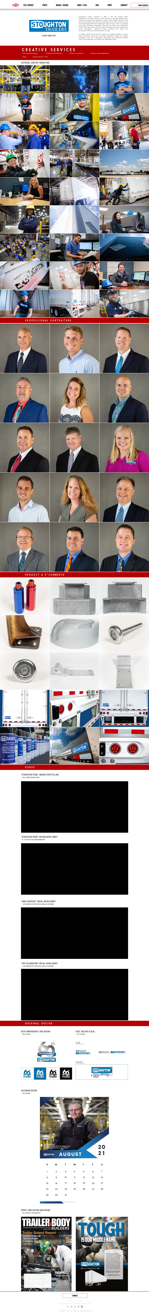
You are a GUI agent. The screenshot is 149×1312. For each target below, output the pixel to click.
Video (24, 57)
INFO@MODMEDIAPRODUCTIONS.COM (75, 1303)
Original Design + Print (40, 57)
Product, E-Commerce (76, 53)
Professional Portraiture (54, 53)
